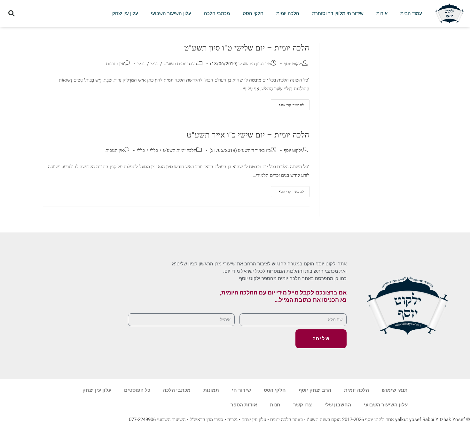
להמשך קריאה (287, 103)
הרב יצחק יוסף (315, 390)
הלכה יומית (287, 13)
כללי (155, 63)
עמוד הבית (411, 13)
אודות (382, 13)
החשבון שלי (338, 405)
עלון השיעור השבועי (171, 13)
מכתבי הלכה (217, 13)
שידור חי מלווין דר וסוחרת (338, 13)
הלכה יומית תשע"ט (180, 63)
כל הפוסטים (137, 390)
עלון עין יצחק (125, 13)
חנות (275, 405)
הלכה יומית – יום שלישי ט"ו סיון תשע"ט (246, 47)
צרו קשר (302, 405)
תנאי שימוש (395, 390)
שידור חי (241, 390)
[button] (11, 13)
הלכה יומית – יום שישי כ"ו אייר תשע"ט (248, 134)
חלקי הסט (253, 13)
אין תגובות (115, 63)
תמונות (211, 390)
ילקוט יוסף (293, 63)
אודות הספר (244, 405)
